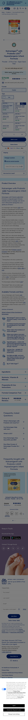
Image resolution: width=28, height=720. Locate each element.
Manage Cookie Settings (14, 714)
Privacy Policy (16, 691)
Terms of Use (20, 697)
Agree (14, 705)
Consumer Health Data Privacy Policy (17, 692)
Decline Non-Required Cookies (14, 710)
